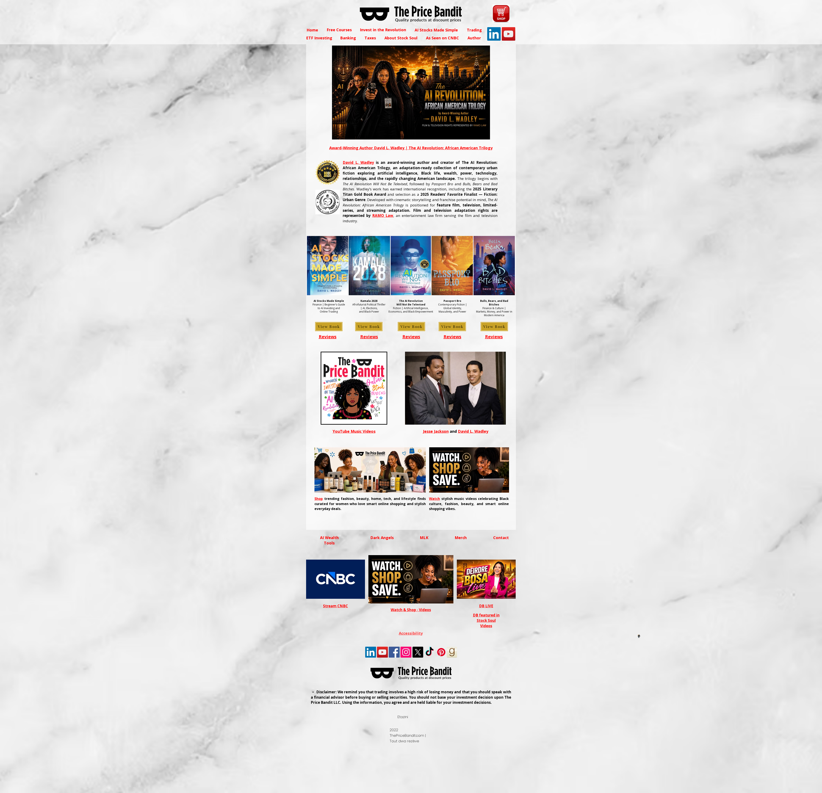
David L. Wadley (358, 162)
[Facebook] (394, 652)
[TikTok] (429, 652)
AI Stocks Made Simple (436, 30)
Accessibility (411, 633)
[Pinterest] (441, 652)
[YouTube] (508, 34)
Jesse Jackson (436, 431)
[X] (417, 652)
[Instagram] (406, 652)
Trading (474, 30)
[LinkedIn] (494, 34)
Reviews (328, 336)
